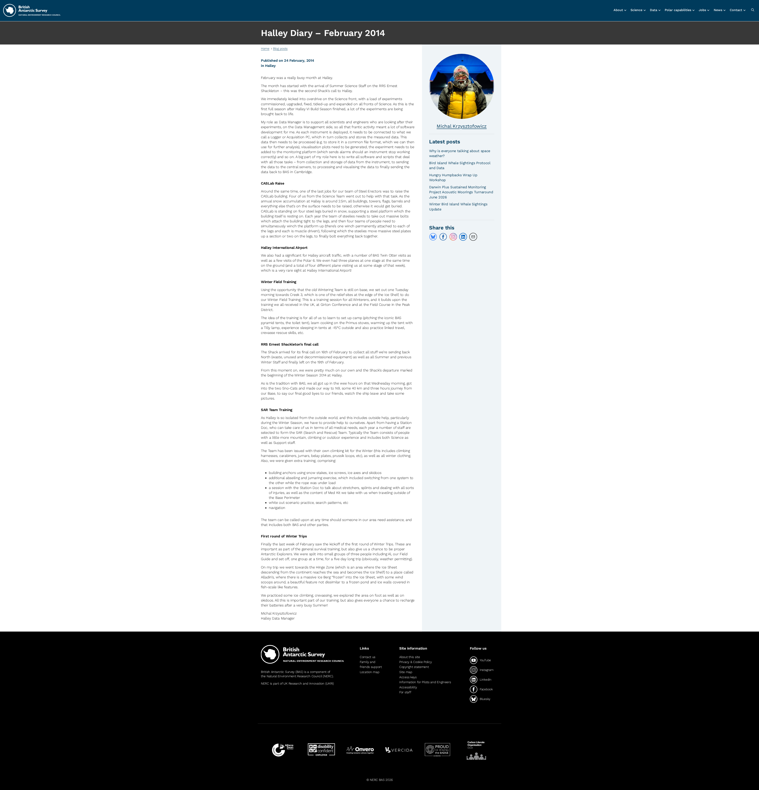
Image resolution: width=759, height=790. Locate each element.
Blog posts (280, 48)
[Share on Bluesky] (433, 237)
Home (265, 48)
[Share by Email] (473, 237)
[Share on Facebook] (443, 237)
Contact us (367, 657)
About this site (409, 657)
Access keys (408, 677)
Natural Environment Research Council (294, 676)
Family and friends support (371, 664)
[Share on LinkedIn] (463, 237)
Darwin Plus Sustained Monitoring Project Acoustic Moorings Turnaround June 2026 (461, 192)
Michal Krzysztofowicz (462, 126)
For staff (405, 692)
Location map (370, 672)
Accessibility (408, 687)
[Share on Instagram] (453, 237)
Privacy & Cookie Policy (415, 662)
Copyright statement (414, 667)
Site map (405, 672)
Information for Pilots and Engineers (425, 682)
